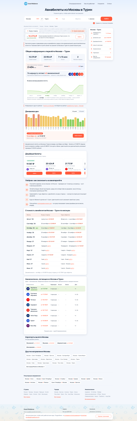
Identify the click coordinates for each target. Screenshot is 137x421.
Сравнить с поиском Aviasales (104, 23)
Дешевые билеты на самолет (31, 26)
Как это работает (89, 4)
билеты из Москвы (48, 106)
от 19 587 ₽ (51, 228)
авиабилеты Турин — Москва (75, 106)
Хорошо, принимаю (103, 416)
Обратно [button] (78, 19)
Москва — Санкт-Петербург (33, 355)
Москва (46, 26)
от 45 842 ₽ (77, 232)
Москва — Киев (30, 363)
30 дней (74, 111)
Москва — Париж (75, 359)
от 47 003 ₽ (79, 246)
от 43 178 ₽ (78, 241)
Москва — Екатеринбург (63, 355)
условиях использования (72, 415)
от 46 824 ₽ (78, 237)
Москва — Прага (70, 363)
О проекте (101, 4)
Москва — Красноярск (43, 363)
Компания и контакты (95, 411)
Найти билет (78, 135)
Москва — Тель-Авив (57, 363)
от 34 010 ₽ (50, 232)
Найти (80, 37)
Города (41, 26)
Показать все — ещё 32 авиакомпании (55, 331)
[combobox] (32, 19)
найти (49, 246)
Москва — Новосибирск (79, 355)
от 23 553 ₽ (50, 219)
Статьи (109, 4)
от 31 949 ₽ (49, 255)
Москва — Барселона (46, 359)
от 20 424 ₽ (50, 241)
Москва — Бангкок (49, 355)
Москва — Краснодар (32, 359)
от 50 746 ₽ (78, 219)
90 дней (81, 111)
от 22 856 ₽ (52, 223)
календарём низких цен (45, 203)
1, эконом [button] (91, 19)
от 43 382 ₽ (79, 223)
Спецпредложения (75, 4)
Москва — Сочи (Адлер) (61, 359)
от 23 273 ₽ (51, 237)
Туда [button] (63, 19)
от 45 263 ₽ (77, 228)
